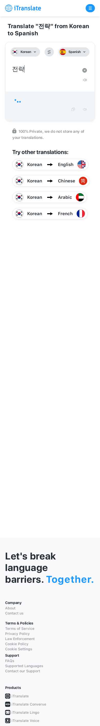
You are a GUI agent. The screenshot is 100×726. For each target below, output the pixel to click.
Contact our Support (22, 671)
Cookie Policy (16, 644)
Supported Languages (24, 666)
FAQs (9, 661)
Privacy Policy (17, 634)
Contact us (14, 613)
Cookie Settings (18, 649)
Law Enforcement (20, 639)
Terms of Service (19, 628)
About (10, 608)
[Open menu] (90, 8)
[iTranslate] (23, 8)
